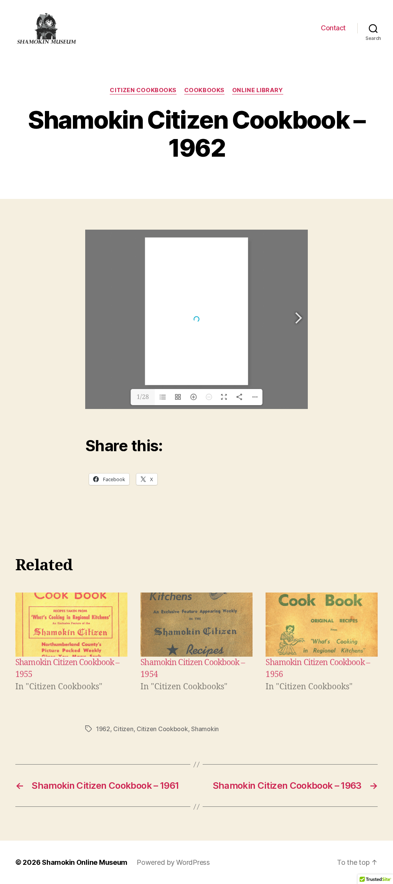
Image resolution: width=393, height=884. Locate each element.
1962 (103, 729)
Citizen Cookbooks (143, 90)
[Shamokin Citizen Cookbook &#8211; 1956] (322, 625)
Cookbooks (204, 90)
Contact (333, 28)
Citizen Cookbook (162, 729)
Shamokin (205, 729)
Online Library (257, 90)
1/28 (143, 397)
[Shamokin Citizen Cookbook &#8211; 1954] (196, 625)
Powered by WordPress (173, 862)
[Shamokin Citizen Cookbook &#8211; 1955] (71, 625)
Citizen (123, 729)
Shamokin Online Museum (84, 862)
